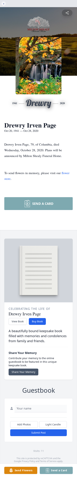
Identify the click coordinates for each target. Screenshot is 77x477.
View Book (18, 321)
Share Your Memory (23, 372)
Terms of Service (48, 461)
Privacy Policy (28, 461)
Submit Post (38, 432)
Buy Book (37, 321)
